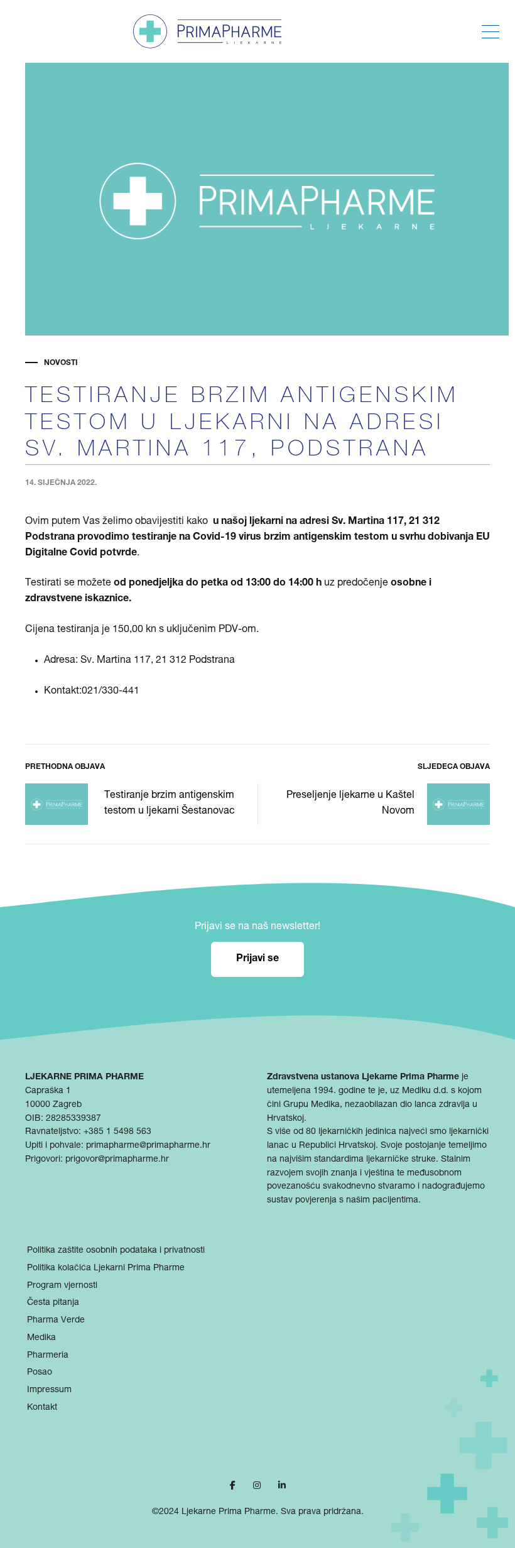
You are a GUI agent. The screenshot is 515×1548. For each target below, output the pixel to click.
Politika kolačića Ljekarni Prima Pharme (106, 1268)
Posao (39, 1372)
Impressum (49, 1390)
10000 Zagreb (53, 1105)
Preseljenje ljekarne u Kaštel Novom (350, 804)
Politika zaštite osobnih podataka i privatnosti (116, 1250)
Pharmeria (47, 1355)
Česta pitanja (53, 1303)
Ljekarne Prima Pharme (229, 1512)
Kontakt (42, 1408)
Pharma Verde (56, 1320)
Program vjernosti (62, 1286)
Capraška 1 (48, 1091)
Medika (41, 1338)
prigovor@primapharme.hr (117, 1159)
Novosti (61, 363)
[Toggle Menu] (490, 32)
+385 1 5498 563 (117, 1132)
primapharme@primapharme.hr (148, 1146)
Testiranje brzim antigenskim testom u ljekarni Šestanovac (169, 804)
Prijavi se (257, 959)
